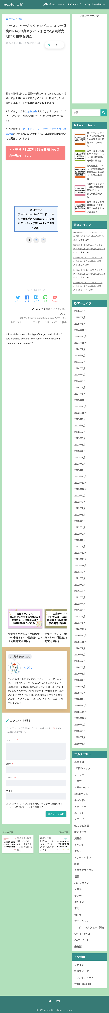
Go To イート (81, 940)
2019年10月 (80, 718)
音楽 (76, 908)
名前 (10, 764)
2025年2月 (80, 317)
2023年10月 (80, 413)
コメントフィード (84, 977)
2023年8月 (80, 425)
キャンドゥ (80, 800)
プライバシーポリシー (94, 4)
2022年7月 (80, 508)
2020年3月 (80, 686)
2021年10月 (80, 565)
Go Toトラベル (82, 933)
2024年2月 (80, 387)
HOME (56, 1001)
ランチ (78, 895)
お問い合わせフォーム (53, 4)
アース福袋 (61, 322)
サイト (9, 791)
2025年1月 (80, 324)
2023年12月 (80, 400)
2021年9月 (80, 572)
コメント (12, 740)
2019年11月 (80, 712)
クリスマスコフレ (84, 870)
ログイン (79, 964)
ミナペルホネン (82, 857)
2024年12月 (80, 330)
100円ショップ (82, 768)
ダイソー (79, 774)
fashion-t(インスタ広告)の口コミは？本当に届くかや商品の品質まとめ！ (89, 236)
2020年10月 (80, 642)
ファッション (60, 308)
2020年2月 (80, 693)
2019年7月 (80, 737)
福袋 (48, 308)
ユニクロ (79, 762)
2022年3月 (80, 533)
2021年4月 (80, 604)
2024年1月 (80, 394)
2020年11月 (80, 635)
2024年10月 (80, 343)
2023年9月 (80, 419)
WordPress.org (82, 984)
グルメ (78, 851)
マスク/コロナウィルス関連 (89, 927)
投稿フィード (81, 971)
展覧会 (78, 838)
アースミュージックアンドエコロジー (32, 322)
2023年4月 (80, 451)
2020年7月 (80, 661)
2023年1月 (80, 470)
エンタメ (79, 902)
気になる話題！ (82, 825)
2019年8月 (80, 731)
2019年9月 (80, 724)
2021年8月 (80, 578)
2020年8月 (80, 654)
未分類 (78, 946)
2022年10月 (80, 489)
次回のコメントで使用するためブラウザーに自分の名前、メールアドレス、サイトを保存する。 (37, 805)
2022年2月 (80, 540)
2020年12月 (80, 629)
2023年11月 (80, 406)
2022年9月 (80, 495)
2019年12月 (80, 705)
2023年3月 (80, 457)
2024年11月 (80, 336)
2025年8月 (80, 311)
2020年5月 (80, 673)
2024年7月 (80, 362)
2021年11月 (80, 559)
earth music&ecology (42, 318)
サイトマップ (74, 4)
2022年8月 (80, 502)
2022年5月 (80, 521)
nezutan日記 (13, 4)
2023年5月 (80, 444)
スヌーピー (80, 819)
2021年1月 (80, 623)
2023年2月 (80, 463)
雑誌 (76, 864)
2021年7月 (80, 584)
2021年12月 (80, 553)
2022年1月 (80, 546)
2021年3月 (80, 610)
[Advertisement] (36, 71)
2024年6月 (80, 368)
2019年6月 (80, 743)
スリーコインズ (82, 787)
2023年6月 (80, 438)
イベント (79, 844)
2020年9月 (80, 648)
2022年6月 (80, 514)
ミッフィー (80, 806)
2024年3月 (80, 381)
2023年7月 (80, 432)
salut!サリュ (81, 794)
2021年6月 (80, 591)
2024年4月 (80, 374)
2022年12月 (80, 476)
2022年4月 (80, 527)
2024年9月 (80, 349)
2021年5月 (80, 597)
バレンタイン (81, 883)
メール (11, 777)
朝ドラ (78, 914)
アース (61, 318)
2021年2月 (80, 616)
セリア (78, 781)
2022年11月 (80, 483)
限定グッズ (80, 832)
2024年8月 (80, 355)
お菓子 (78, 889)
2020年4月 (80, 680)
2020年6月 (80, 667)
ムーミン (79, 813)
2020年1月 (80, 699)
